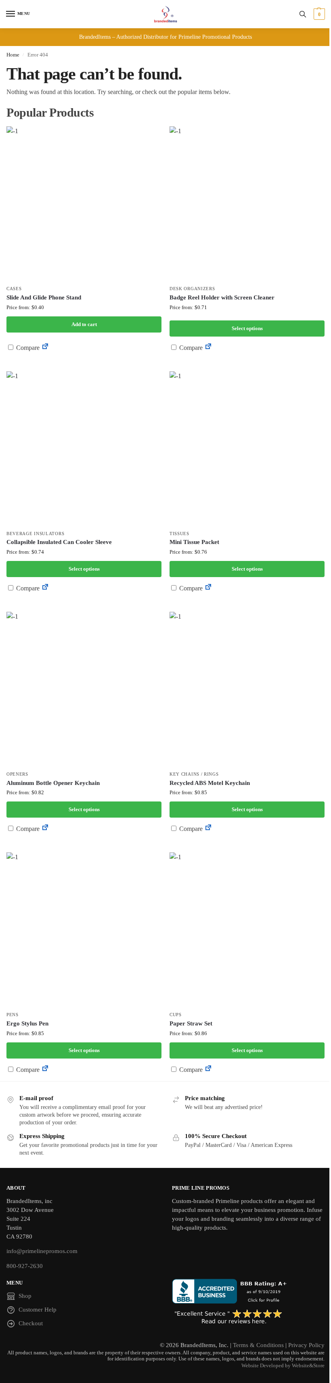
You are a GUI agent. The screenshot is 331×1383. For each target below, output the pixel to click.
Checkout (31, 1323)
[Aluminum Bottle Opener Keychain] (83, 689)
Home (12, 55)
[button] (318, 14)
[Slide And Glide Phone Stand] (83, 203)
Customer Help (38, 1309)
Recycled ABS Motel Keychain (210, 783)
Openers (17, 774)
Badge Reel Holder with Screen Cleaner (222, 297)
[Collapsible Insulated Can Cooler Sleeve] (83, 448)
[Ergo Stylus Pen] (83, 929)
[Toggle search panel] (303, 14)
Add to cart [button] (84, 324)
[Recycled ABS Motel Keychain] (247, 689)
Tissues (179, 533)
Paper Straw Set (191, 1023)
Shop (25, 1296)
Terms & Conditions (258, 1345)
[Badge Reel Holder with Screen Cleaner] (247, 203)
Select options (247, 328)
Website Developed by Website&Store (283, 1365)
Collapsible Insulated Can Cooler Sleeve (59, 542)
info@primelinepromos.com (42, 1251)
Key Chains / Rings (194, 774)
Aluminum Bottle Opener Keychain (53, 783)
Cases (14, 289)
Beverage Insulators (35, 533)
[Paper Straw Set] (247, 929)
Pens (12, 1015)
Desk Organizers (192, 289)
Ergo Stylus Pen (27, 1023)
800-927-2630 (24, 1266)
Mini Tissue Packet (194, 542)
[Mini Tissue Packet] (247, 448)
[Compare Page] (45, 347)
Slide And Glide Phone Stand (43, 297)
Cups (176, 1015)
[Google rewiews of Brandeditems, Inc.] (248, 1317)
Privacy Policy (306, 1345)
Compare (27, 347)
